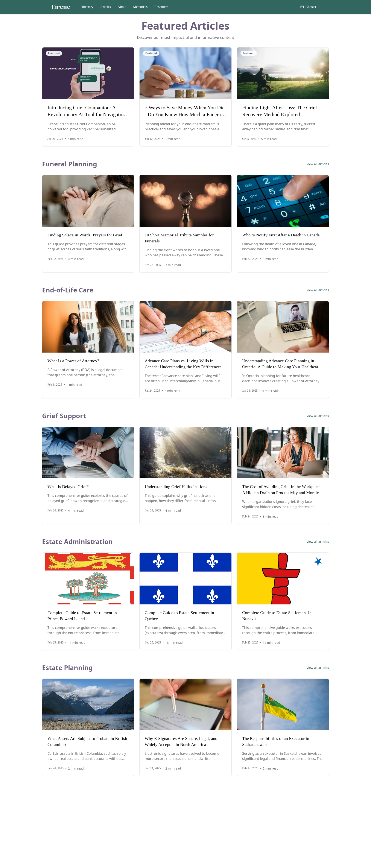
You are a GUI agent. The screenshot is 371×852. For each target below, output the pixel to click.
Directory (87, 7)
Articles (105, 7)
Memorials (140, 7)
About (122, 7)
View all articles (318, 164)
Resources (161, 7)
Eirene (61, 7)
